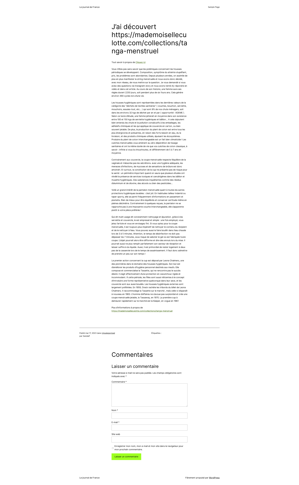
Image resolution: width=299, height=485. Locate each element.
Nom (115, 410)
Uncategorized (108, 333)
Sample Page (214, 7)
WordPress (214, 477)
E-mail (115, 422)
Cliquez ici (141, 62)
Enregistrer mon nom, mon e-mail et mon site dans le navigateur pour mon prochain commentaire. (148, 448)
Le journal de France (89, 7)
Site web (116, 434)
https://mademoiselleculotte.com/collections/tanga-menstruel (142, 311)
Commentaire (119, 382)
